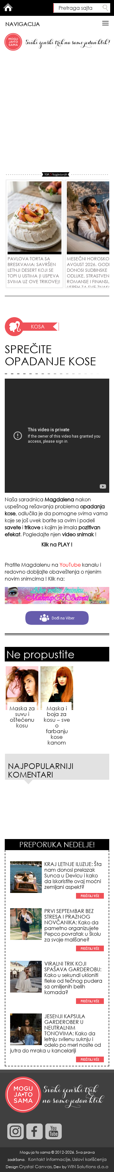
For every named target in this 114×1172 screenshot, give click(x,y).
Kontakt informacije (49, 1159)
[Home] (55, 1095)
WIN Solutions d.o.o (87, 1166)
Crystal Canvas (35, 1166)
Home (8, 7)
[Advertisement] (57, 112)
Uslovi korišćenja (89, 1159)
